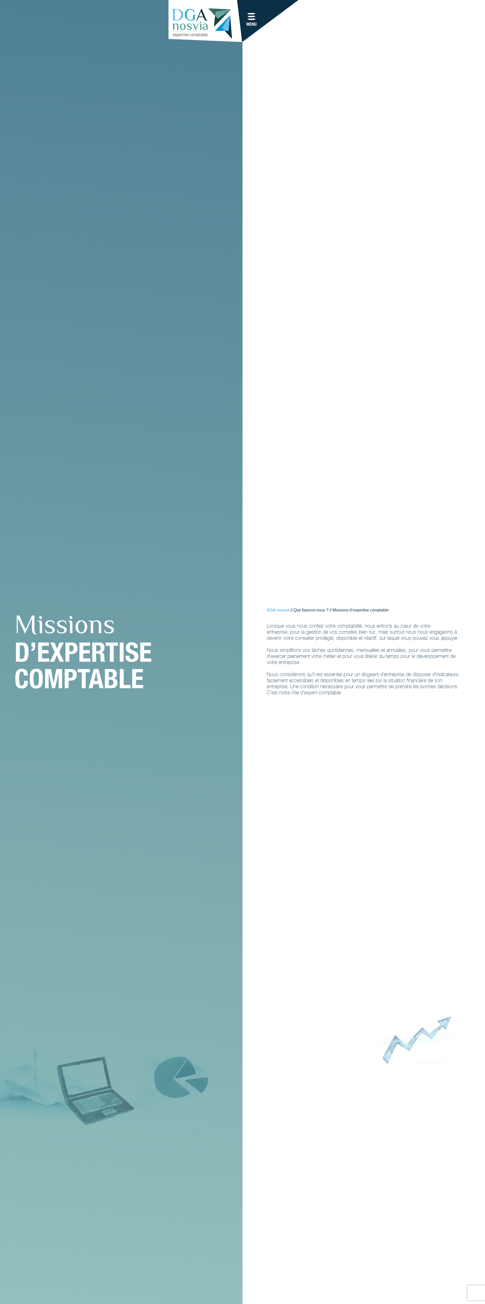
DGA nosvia (278, 610)
